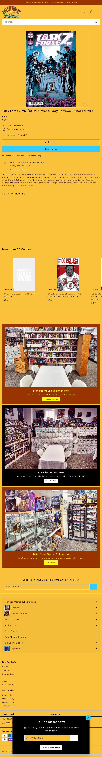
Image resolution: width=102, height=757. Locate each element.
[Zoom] (85, 103)
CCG (4, 678)
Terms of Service (9, 706)
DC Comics (24, 249)
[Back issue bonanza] (51, 438)
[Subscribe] (74, 738)
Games (5, 681)
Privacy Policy (8, 699)
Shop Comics (51, 481)
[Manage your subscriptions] (51, 357)
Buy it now (51, 149)
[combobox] (51, 22)
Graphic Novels (9, 674)
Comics (5, 670)
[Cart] (92, 12)
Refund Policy (8, 702)
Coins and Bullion (10, 685)
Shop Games (51, 562)
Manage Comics (51, 399)
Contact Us (7, 695)
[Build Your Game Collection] (51, 520)
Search (5, 667)
